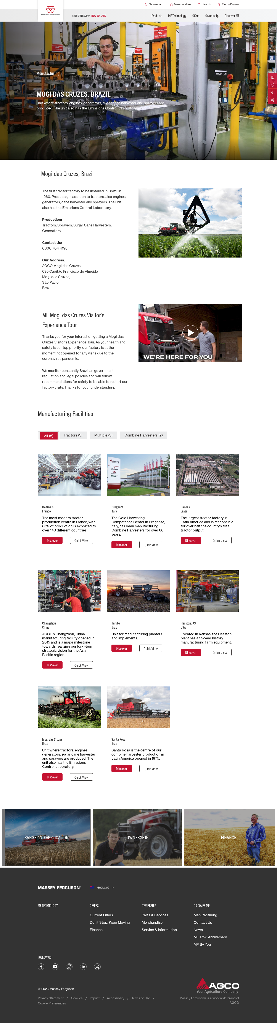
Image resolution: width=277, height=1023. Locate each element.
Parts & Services (155, 915)
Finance (96, 930)
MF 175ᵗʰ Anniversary (210, 937)
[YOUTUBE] (55, 966)
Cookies (76, 998)
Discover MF (232, 16)
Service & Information (159, 930)
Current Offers (101, 915)
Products (156, 16)
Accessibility (115, 998)
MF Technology (177, 16)
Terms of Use (141, 998)
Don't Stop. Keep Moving (110, 922)
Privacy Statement (51, 998)
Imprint (95, 998)
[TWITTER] (97, 966)
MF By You (202, 944)
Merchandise (152, 922)
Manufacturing (205, 915)
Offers (195, 16)
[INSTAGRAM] (69, 966)
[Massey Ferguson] (50, 11)
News (198, 930)
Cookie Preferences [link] (52, 1003)
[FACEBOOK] (41, 966)
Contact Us (203, 922)
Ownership (212, 16)
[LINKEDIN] (83, 966)
